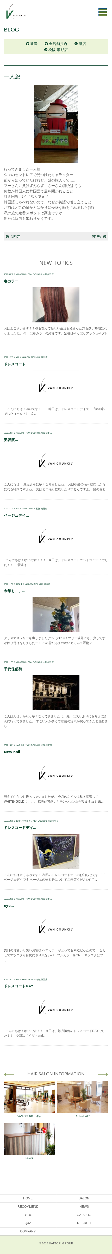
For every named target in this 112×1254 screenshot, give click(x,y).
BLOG (28, 1215)
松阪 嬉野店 (58, 50)
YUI (17, 357)
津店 (82, 44)
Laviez (29, 1157)
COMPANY (28, 1231)
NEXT (15, 237)
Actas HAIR (83, 1116)
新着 (34, 44)
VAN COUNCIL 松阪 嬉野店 (41, 274)
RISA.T (19, 584)
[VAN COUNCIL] (16, 14)
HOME (28, 1198)
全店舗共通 (58, 44)
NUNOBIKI (21, 274)
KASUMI (20, 433)
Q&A (28, 1223)
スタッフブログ (23, 821)
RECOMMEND (28, 1206)
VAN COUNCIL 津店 (29, 1116)
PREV (96, 237)
